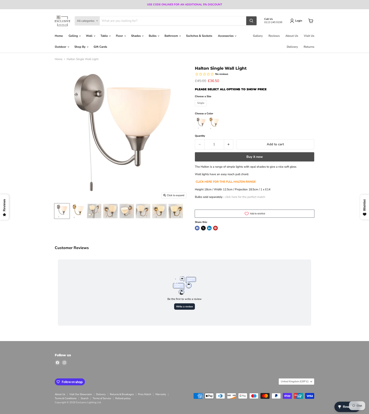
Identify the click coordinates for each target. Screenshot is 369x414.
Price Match (144, 394)
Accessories (226, 36)
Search (84, 398)
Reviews (274, 36)
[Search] (251, 20)
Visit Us (309, 36)
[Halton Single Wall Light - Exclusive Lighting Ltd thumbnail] (62, 211)
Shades (136, 36)
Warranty (160, 394)
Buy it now (254, 157)
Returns (309, 47)
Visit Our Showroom (80, 394)
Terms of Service (102, 398)
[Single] (201, 107)
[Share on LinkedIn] (209, 228)
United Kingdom (294, 381)
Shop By (80, 47)
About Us (291, 36)
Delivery (292, 47)
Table (105, 36)
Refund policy (123, 398)
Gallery (258, 36)
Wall (89, 36)
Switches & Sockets (199, 36)
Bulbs (153, 36)
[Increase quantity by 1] (229, 144)
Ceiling (74, 36)
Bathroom (172, 36)
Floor (120, 36)
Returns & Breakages (122, 394)
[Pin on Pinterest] (215, 228)
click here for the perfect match (245, 197)
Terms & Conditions (65, 398)
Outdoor (61, 47)
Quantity (200, 136)
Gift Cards (100, 47)
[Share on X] (203, 228)
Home (59, 36)
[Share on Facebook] (197, 228)
